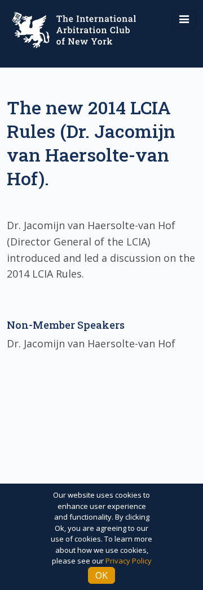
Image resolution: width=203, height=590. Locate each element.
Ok (101, 575)
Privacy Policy (128, 561)
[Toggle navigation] (184, 20)
